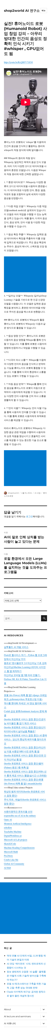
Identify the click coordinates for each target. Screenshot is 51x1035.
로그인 (29, 516)
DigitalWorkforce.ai (13, 835)
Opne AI (8, 819)
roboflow (8, 827)
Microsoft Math (11, 851)
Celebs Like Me (11, 859)
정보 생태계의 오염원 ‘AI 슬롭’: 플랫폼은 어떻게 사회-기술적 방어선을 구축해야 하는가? (26, 975)
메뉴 (43, 10)
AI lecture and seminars (17, 1016)
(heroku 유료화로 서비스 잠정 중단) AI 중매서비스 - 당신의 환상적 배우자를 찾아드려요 (25, 739)
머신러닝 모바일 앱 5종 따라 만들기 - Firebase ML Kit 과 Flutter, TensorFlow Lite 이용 (25, 679)
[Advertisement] (26, 275)
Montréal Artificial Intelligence (17, 823)
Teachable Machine (12, 831)
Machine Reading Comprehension (19, 847)
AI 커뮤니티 (10, 1023)
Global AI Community (14, 863)
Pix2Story (8, 855)
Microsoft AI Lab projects (15, 839)
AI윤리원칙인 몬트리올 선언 (18, 811)
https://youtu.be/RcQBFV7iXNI (18, 62)
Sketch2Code (10, 843)
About (7, 1009)
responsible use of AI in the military (20, 815)
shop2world (13, 493)
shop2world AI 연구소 (22, 11)
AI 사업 (38, 493)
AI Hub (7, 867)
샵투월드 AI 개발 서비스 (16, 646)
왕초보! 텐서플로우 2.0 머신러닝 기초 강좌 (25, 662)
